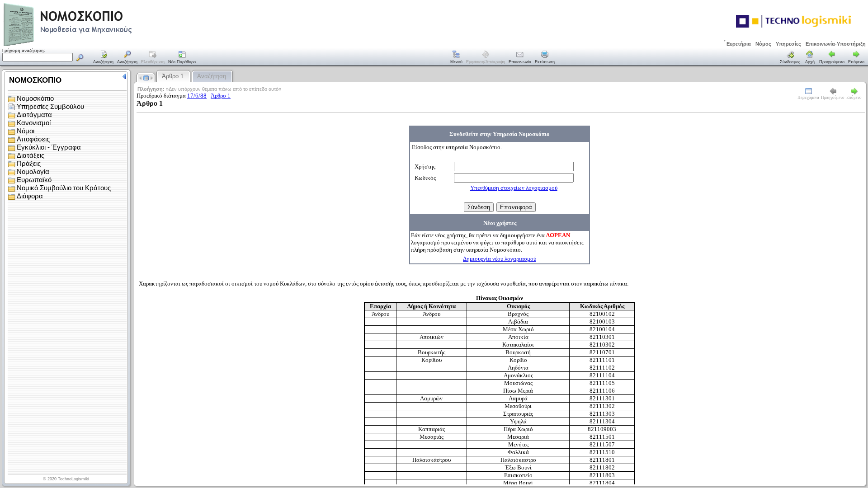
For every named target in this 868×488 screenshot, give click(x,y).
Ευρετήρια (738, 44)
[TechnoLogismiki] (103, 45)
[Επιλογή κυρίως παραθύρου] (103, 58)
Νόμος (763, 44)
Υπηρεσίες (788, 44)
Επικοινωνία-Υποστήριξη (836, 44)
